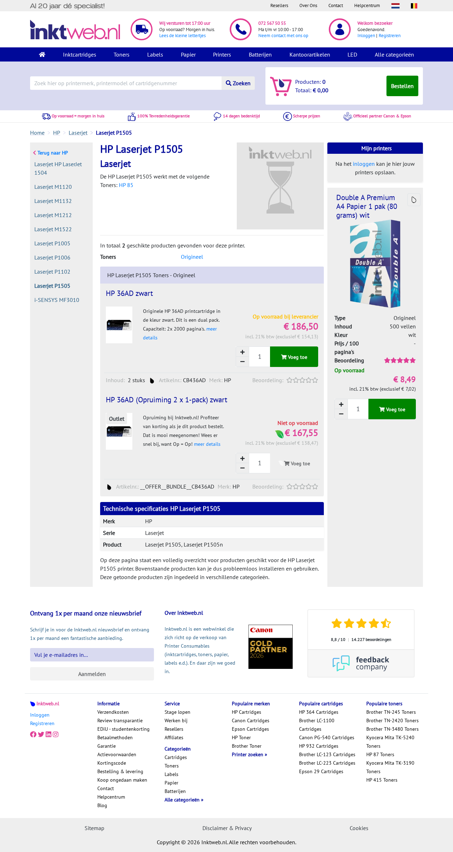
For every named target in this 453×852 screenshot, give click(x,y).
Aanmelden (92, 673)
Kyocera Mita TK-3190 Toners (390, 767)
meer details (207, 444)
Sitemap (94, 827)
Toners (122, 54)
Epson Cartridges (250, 729)
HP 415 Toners (381, 780)
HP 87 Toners (380, 754)
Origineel (192, 256)
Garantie (106, 746)
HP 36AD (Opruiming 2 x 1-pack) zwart (166, 399)
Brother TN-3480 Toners (392, 729)
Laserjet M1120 (53, 186)
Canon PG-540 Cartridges (326, 737)
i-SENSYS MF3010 (56, 299)
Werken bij (176, 720)
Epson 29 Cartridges (321, 771)
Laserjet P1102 (52, 271)
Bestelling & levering (120, 771)
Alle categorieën (394, 54)
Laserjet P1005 (52, 243)
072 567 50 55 (272, 23)
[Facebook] (33, 734)
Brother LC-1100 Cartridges (316, 724)
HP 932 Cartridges (318, 746)
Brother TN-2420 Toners (392, 720)
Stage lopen (177, 712)
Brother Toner (247, 746)
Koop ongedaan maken (122, 780)
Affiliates (174, 737)
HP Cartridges (246, 712)
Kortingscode (111, 763)
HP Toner (241, 737)
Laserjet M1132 (53, 200)
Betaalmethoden (115, 737)
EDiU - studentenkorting (123, 729)
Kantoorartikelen (309, 54)
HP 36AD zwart (129, 293)
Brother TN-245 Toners (391, 712)
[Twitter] (41, 734)
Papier (188, 54)
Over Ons (308, 5)
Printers (222, 54)
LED (352, 54)
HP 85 (126, 184)
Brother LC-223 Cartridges (327, 763)
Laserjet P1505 (52, 285)
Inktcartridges (79, 54)
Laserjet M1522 (53, 229)
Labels (155, 54)
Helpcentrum (367, 5)
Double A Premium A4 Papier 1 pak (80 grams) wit (366, 206)
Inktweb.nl (47, 703)
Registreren (390, 36)
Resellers (279, 5)
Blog (102, 805)
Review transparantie (120, 720)
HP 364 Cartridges (318, 712)
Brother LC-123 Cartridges (327, 754)
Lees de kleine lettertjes (182, 36)
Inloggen (366, 36)
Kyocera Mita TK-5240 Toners (390, 741)
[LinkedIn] (48, 734)
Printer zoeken (248, 754)
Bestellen (402, 85)
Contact (335, 5)
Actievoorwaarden (116, 754)
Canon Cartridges (250, 720)
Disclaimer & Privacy (227, 827)
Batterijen (260, 54)
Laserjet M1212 (53, 214)
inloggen (364, 163)
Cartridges (176, 757)
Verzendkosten (113, 712)
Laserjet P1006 (52, 257)
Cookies (359, 827)
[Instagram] (55, 734)
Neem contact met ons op (283, 36)
